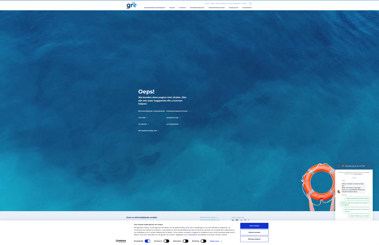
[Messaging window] (354, 197)
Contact (244, 3)
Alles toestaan (254, 226)
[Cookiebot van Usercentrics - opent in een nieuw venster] (121, 241)
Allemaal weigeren (254, 239)
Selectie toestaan (254, 232)
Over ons (207, 3)
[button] (250, 3)
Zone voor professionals (234, 3)
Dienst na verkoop (220, 3)
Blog (212, 3)
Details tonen (214, 241)
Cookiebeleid (192, 235)
